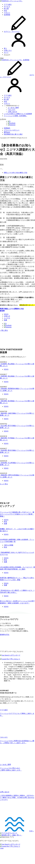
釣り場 (6, 8)
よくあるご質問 (13, 107)
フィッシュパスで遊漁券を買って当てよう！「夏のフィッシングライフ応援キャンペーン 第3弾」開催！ (17, 514)
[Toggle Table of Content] (1, 169)
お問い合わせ (12, 112)
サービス (7, 6)
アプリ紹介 (8, 4)
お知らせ (7, 316)
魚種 (5, 320)
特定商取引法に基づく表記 (13, 134)
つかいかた (12, 109)
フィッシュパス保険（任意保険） (15, 116)
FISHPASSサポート (13, 105)
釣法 (5, 521)
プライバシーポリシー (11, 130)
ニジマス (7, 318)
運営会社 (7, 132)
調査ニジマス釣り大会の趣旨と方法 (15, 172)
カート (6, 52)
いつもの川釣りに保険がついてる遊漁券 (18, 114)
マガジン (7, 12)
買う (5, 48)
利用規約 (7, 128)
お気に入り (8, 50)
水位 (5, 10)
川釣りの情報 (8, 545)
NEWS (6, 314)
